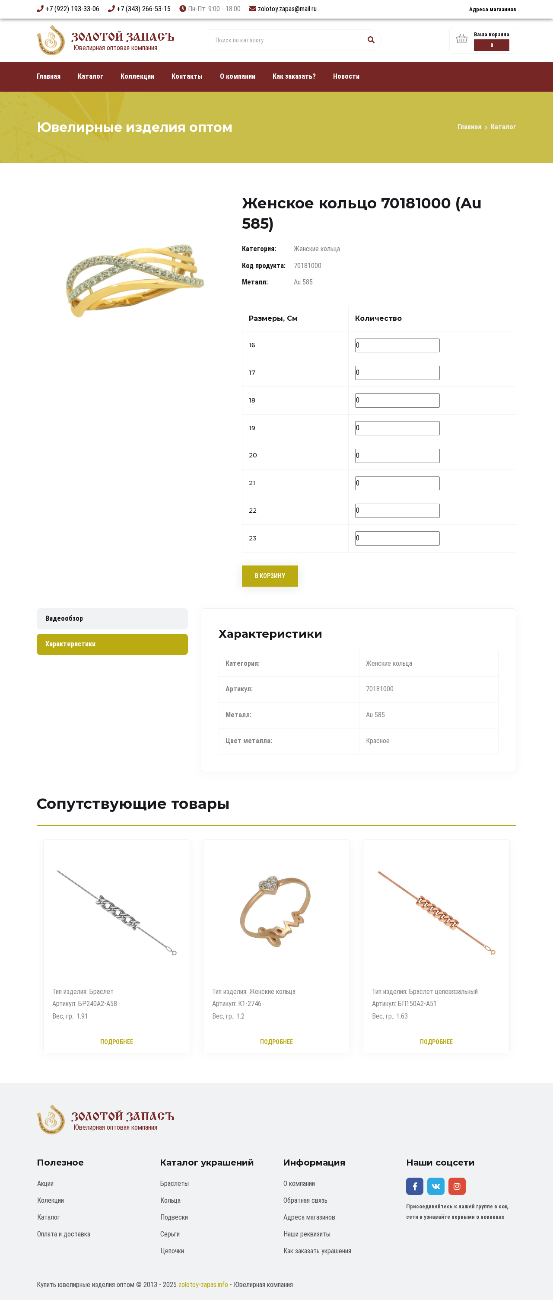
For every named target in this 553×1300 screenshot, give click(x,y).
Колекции (50, 1200)
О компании (237, 76)
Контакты (187, 76)
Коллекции (137, 76)
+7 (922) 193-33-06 (72, 9)
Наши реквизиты (307, 1234)
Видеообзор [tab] (64, 618)
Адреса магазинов (492, 9)
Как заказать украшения (317, 1251)
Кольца (170, 1200)
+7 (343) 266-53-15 (144, 9)
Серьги (170, 1234)
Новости (346, 76)
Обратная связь (305, 1200)
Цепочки (172, 1251)
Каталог (90, 76)
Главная (48, 76)
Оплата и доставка (63, 1234)
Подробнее (116, 1042)
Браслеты (174, 1183)
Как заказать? (294, 76)
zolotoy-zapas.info (203, 1285)
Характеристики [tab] (70, 644)
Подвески (174, 1217)
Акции (45, 1183)
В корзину (270, 575)
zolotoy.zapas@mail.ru (287, 9)
